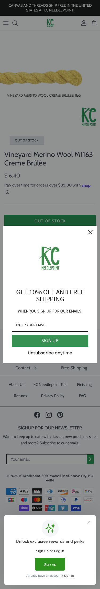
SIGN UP (50, 340)
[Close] (90, 232)
